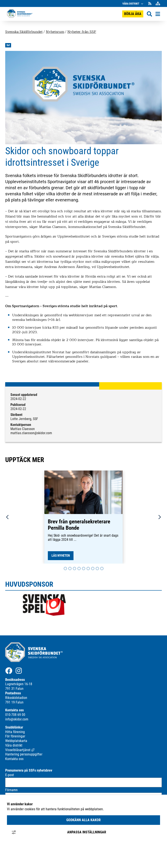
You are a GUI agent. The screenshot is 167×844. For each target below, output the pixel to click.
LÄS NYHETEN (61, 556)
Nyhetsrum (55, 32)
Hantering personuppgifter (23, 754)
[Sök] (149, 14)
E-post (9, 775)
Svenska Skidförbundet (24, 32)
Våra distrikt (130, 3)
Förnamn (11, 790)
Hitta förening (15, 732)
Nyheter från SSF (81, 32)
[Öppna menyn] (157, 14)
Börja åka (132, 14)
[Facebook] (8, 670)
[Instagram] (19, 670)
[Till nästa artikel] (65, 568)
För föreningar (15, 736)
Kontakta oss (14, 759)
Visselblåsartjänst (19, 750)
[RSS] (150, 4)
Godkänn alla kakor (83, 820)
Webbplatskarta (16, 741)
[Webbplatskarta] (158, 4)
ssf (8, 45)
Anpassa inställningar (86, 832)
